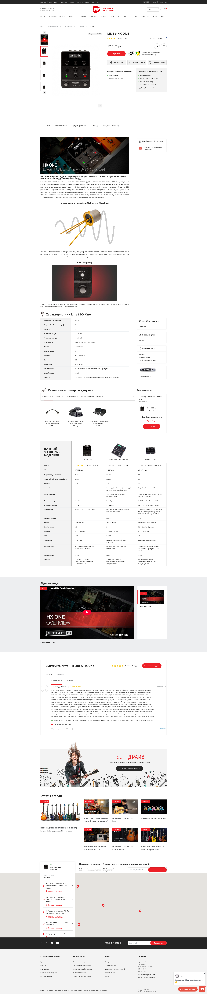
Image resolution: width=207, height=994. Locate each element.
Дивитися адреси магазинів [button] (129, 769)
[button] (100, 105)
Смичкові (93, 17)
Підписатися (158, 943)
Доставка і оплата (67, 2)
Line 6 (82, 26)
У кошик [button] (151, 426)
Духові (83, 17)
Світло (125, 17)
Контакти (95, 2)
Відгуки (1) (49, 674)
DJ (118, 17)
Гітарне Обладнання (54, 26)
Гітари (42, 17)
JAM (41, 26)
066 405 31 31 (142, 971)
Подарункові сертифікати (48, 973)
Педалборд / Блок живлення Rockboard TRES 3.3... (99, 423)
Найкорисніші (56, 681)
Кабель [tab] (59, 396)
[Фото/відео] (96, 806)
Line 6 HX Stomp (150, 459)
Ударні (103, 17)
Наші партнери (110, 973)
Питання (60, 674)
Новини (43, 965)
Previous (44, 32)
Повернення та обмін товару (82, 969)
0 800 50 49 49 (46, 9)
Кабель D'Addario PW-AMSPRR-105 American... (52, 423)
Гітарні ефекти (70, 26)
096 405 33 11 (142, 969)
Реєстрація (163, 2)
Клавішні (73, 17)
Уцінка (164, 17)
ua (148, 2)
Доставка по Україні (79, 973)
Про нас (43, 2)
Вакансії (107, 976)
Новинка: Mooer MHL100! (153, 818)
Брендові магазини (111, 962)
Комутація (144, 17)
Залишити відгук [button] (151, 666)
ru (145, 2)
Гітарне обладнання (57, 17)
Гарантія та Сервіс (83, 2)
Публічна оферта (46, 976)
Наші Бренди (44, 969)
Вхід (154, 2)
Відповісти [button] (162, 729)
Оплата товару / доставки (81, 962)
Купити (116, 53)
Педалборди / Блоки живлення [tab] (92, 396)
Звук (112, 17)
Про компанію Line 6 (146, 376)
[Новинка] (60, 811)
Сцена (134, 17)
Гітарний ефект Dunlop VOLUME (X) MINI (76, 423)
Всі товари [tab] (48, 396)
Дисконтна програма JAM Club (115, 969)
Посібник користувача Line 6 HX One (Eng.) (152, 148)
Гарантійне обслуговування (82, 965)
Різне (155, 17)
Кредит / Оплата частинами (82, 976)
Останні (70, 681)
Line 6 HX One (151, 408)
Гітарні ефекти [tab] (72, 396)
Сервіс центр (53, 2)
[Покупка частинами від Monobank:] (131, 54)
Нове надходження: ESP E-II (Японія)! (58, 827)
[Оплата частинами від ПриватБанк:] (137, 54)
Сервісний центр (110, 965)
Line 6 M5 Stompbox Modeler (118, 459)
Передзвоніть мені (157, 870)
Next (44, 92)
